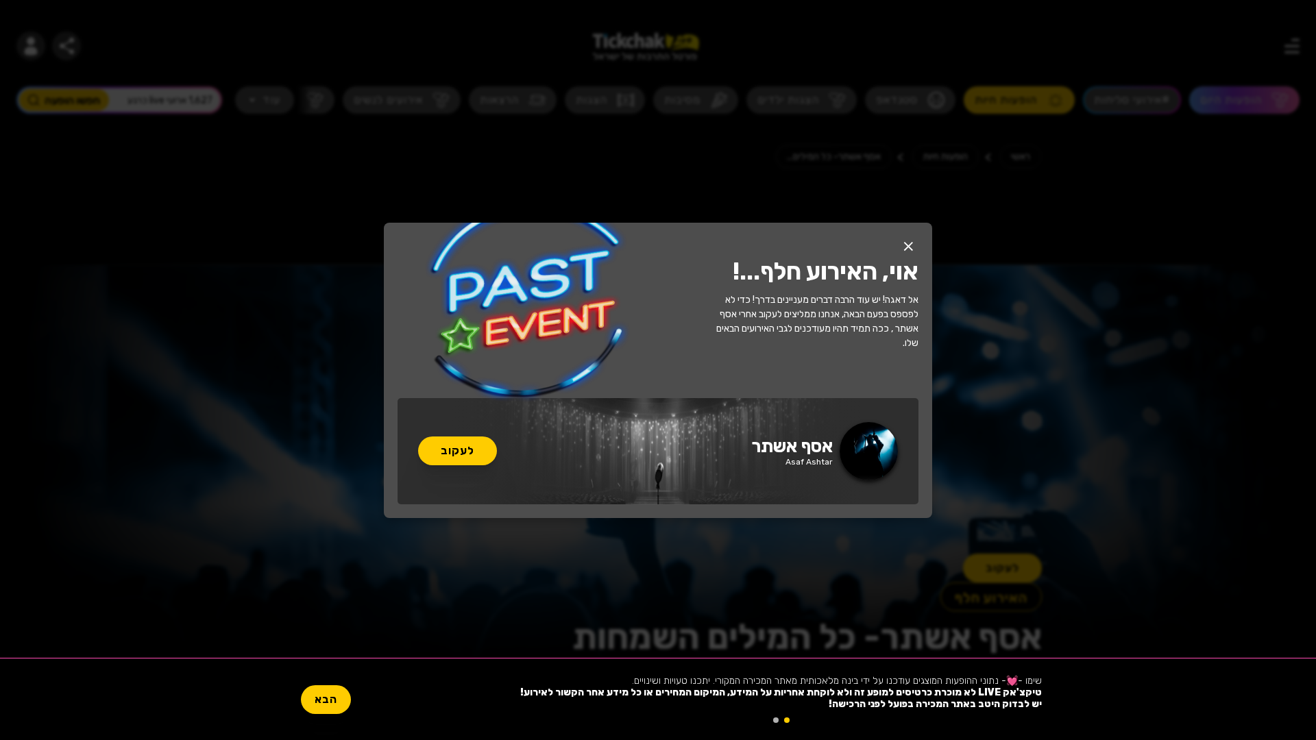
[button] (908, 246)
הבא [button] (326, 699)
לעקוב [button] (457, 450)
